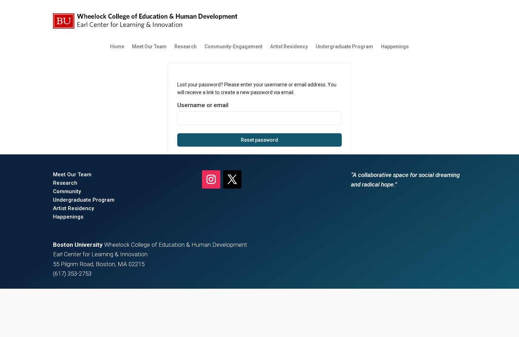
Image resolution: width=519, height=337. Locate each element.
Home (117, 46)
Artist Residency (289, 46)
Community (67, 191)
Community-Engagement (233, 46)
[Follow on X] (232, 179)
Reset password (259, 140)
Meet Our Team (149, 46)
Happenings (395, 46)
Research (185, 46)
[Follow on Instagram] (211, 179)
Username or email (202, 105)
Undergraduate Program (344, 46)
